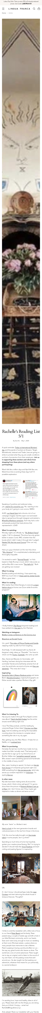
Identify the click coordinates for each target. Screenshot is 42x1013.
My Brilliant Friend (31, 532)
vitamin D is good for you (14, 506)
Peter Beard (16, 933)
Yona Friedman (27, 846)
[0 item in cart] (39, 8)
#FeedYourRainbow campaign (12, 520)
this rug (10, 775)
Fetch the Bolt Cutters (19, 719)
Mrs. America (7, 552)
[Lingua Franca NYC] (19, 8)
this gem (17, 628)
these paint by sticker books (29, 576)
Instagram (29, 772)
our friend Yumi (12, 513)
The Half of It (28, 564)
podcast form (16, 742)
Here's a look (6, 828)
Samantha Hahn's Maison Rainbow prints (16, 675)
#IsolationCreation (13, 678)
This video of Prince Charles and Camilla (24, 643)
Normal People (23, 559)
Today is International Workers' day (19, 448)
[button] (34, 8)
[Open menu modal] (3, 8)
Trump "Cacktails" (18, 654)
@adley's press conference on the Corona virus (19, 635)
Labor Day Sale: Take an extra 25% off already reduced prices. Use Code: (21, 2)
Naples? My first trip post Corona (14, 542)
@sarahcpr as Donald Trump (12, 639)
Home (4, 13)
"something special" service (26, 756)
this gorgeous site (24, 770)
